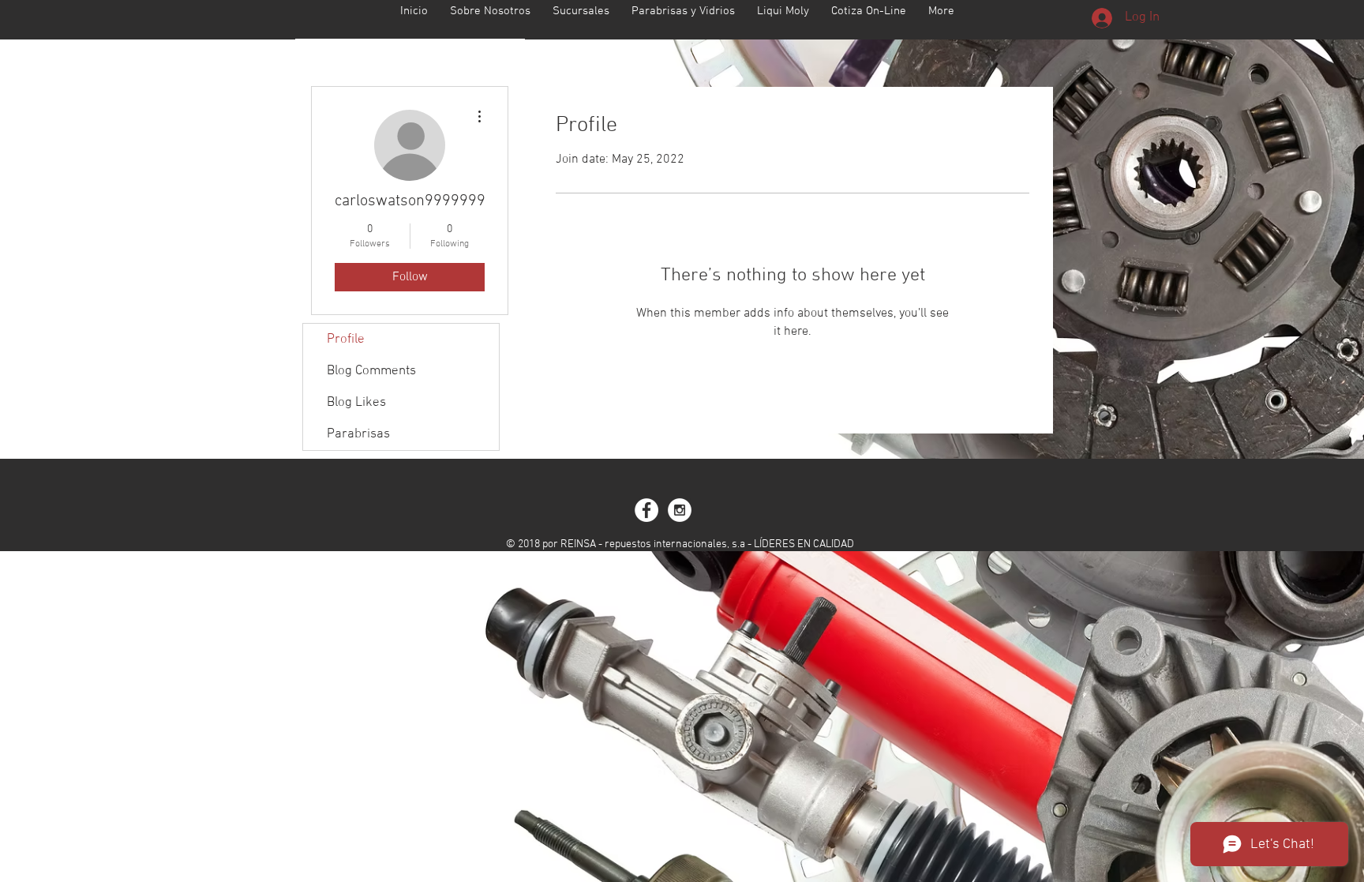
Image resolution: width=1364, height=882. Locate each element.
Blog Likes (356, 403)
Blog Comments (371, 371)
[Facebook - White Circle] (646, 510)
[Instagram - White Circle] (679, 510)
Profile (346, 339)
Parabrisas (358, 434)
